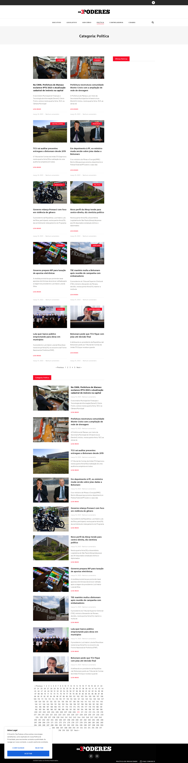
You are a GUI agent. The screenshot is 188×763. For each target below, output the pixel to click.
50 (51, 691)
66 (102, 691)
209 (74, 712)
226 (72, 715)
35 (74, 688)
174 (74, 707)
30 (58, 688)
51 (54, 691)
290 (60, 725)
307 (61, 728)
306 (57, 728)
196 (90, 709)
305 (53, 728)
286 (43, 725)
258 (68, 720)
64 (96, 691)
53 (61, 691)
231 (93, 715)
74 (58, 694)
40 (90, 688)
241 (66, 717)
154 (67, 704)
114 (53, 699)
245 (83, 717)
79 (73, 694)
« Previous (60, 367)
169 (55, 707)
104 (86, 696)
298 (93, 725)
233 (102, 715)
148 (44, 704)
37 (80, 688)
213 (90, 712)
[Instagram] (97, 756)
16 (83, 686)
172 (66, 707)
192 (74, 709)
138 (74, 701)
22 (101, 686)
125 (94, 699)
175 (78, 707)
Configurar (18, 748)
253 (48, 720)
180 (97, 707)
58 (77, 691)
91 (41, 696)
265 (97, 720)
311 (78, 728)
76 (64, 694)
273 (60, 722)
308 (65, 728)
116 (60, 699)
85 (92, 694)
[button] (152, 22)
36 (77, 688)
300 (101, 725)
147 (40, 704)
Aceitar (28, 753)
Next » (76, 730)
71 (48, 694)
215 (98, 712)
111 (42, 699)
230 (89, 715)
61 (86, 691)
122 (82, 699)
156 (74, 704)
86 (96, 694)
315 (93, 728)
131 (47, 701)
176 (82, 707)
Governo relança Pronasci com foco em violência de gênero (49, 211)
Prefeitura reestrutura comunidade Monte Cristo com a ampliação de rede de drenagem (87, 87)
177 (86, 707)
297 (89, 725)
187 (55, 709)
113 (49, 699)
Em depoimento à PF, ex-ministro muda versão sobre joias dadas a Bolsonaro (86, 151)
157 (78, 704)
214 (94, 712)
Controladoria (116, 22)
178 (90, 707)
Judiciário (86, 22)
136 (66, 701)
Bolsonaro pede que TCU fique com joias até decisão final (87, 335)
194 (82, 709)
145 (101, 701)
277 (77, 722)
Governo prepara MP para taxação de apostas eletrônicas (49, 272)
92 (44, 696)
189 (63, 709)
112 (46, 699)
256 (60, 720)
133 (55, 701)
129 (40, 701)
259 (72, 720)
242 (70, 717)
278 (81, 722)
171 (63, 707)
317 (100, 728)
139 (78, 701)
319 (63, 730)
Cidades (132, 22)
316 (97, 728)
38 (83, 688)
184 (44, 709)
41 (92, 688)
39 (86, 688)
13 (74, 686)
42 (96, 688)
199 (101, 709)
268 (39, 722)
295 (81, 725)
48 (45, 691)
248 (96, 717)
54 (64, 691)
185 (48, 709)
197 (93, 709)
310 (74, 728)
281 (93, 722)
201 (40, 712)
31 (61, 688)
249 (100, 717)
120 (75, 699)
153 (63, 704)
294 (77, 725)
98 (64, 696)
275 (68, 722)
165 (40, 707)
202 (44, 712)
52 (58, 691)
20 (95, 686)
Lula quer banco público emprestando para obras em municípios (46, 336)
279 (85, 722)
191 (71, 709)
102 (78, 696)
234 (37, 717)
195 (86, 709)
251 (39, 720)
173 (70, 707)
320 (67, 730)
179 (93, 707)
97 (60, 696)
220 (47, 715)
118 (67, 699)
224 (64, 715)
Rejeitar (39, 748)
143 (93, 701)
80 (77, 694)
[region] (28, 743)
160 (90, 704)
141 (86, 701)
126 (98, 699)
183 (40, 709)
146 (36, 704)
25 (41, 688)
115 (57, 699)
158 (82, 704)
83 (86, 694)
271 (52, 722)
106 (94, 696)
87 (99, 694)
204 (52, 712)
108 (102, 696)
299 (97, 725)
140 (82, 701)
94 (51, 696)
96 (57, 696)
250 (35, 720)
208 (69, 712)
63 (92, 691)
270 (48, 722)
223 (59, 715)
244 (78, 717)
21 (98, 686)
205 (57, 712)
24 (38, 688)
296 (85, 725)
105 (90, 696)
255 (56, 720)
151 (55, 704)
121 (79, 699)
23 (35, 688)
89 (35, 696)
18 (89, 686)
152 (59, 704)
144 (97, 701)
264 (93, 720)
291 (64, 725)
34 (70, 688)
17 (86, 686)
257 (64, 720)
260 (77, 720)
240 (62, 717)
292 (68, 725)
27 (48, 688)
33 (67, 688)
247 (91, 717)
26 (45, 688)
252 (43, 720)
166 (44, 707)
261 (81, 720)
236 (45, 717)
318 (60, 730)
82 (83, 694)
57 (74, 691)
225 (68, 715)
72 (51, 694)
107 (98, 696)
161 (94, 704)
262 (85, 720)
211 (82, 712)
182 (36, 709)
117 (64, 699)
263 (89, 720)
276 (72, 722)
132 (51, 701)
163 (101, 704)
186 (51, 709)
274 (64, 722)
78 (70, 694)
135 (63, 701)
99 (67, 696)
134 (59, 701)
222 (55, 715)
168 (51, 707)
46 (38, 691)
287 (48, 725)
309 (70, 728)
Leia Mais (37, 109)
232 (97, 715)
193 (78, 709)
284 (35, 725)
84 (89, 694)
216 (102, 712)
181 (101, 707)
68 (38, 694)
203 (48, 712)
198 (97, 709)
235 (41, 717)
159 (86, 704)
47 (42, 691)
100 (70, 696)
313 (85, 728)
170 (59, 707)
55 (67, 691)
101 (74, 696)
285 (39, 725)
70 (45, 694)
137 (70, 701)
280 (89, 722)
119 (71, 699)
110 (39, 699)
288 (52, 725)
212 (86, 712)
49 (48, 691)
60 (83, 691)
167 (48, 707)
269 (43, 722)
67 (35, 694)
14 (77, 686)
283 (101, 722)
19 (92, 686)
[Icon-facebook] (153, 2)
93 (48, 696)
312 (81, 728)
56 (70, 691)
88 (102, 694)
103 (82, 696)
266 (102, 720)
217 (35, 715)
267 (35, 722)
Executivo (56, 22)
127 (102, 699)
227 (77, 715)
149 (48, 704)
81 (80, 694)
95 (54, 696)
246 (87, 717)
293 (72, 725)
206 (61, 712)
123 (86, 699)
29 (54, 688)
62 (89, 691)
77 (67, 694)
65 (99, 691)
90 (38, 696)
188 (59, 709)
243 (74, 717)
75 (61, 694)
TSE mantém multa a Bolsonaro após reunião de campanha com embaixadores (85, 273)
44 (102, 688)
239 (57, 717)
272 (56, 722)
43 (99, 688)
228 (81, 715)
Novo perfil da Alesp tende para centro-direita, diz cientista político (87, 211)
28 (51, 688)
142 (89, 701)
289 (56, 725)
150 (51, 704)
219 (43, 715)
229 (85, 715)
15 (80, 686)
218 (39, 715)
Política (100, 22)
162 (97, 704)
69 (42, 694)
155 (71, 704)
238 (53, 717)
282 (97, 722)
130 (43, 701)
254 (52, 720)
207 (65, 712)
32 (64, 688)
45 (35, 691)
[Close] (50, 728)
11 (68, 686)
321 (71, 730)
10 (65, 686)
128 (36, 701)
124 (90, 699)
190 (67, 709)
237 (49, 717)
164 (36, 707)
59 (80, 691)
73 (54, 694)
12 (71, 686)
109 (35, 699)
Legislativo (72, 22)
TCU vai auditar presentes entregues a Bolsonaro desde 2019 (49, 150)
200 (35, 712)
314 (89, 728)
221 (51, 715)
